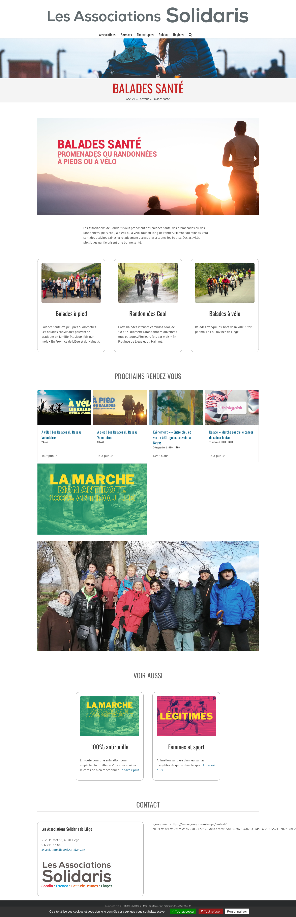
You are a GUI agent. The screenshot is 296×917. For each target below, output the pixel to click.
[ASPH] (148, 58)
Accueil (131, 99)
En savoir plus (129, 770)
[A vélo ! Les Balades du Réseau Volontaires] (64, 407)
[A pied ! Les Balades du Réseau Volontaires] (120, 407)
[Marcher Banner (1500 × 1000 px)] (109, 698)
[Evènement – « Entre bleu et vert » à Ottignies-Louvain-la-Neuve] (176, 407)
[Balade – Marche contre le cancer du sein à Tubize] (232, 407)
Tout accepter (184, 911)
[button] (190, 34)
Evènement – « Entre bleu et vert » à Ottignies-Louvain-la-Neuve (172, 437)
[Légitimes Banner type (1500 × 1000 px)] (186, 698)
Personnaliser (237, 911)
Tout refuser (212, 911)
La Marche (92, 496)
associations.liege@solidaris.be (63, 850)
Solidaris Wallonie (132, 905)
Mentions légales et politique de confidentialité (167, 905)
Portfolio (144, 99)
